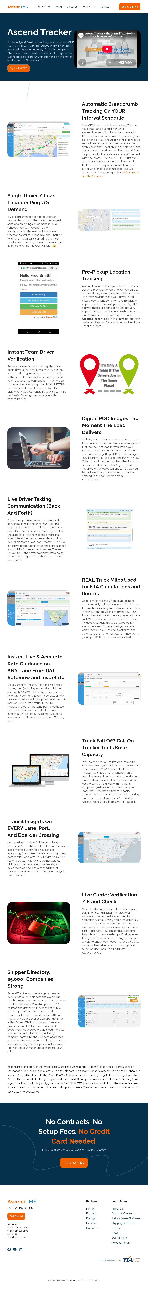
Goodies (91, 1223)
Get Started (16, 1216)
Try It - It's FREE (18, 68)
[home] (18, 6)
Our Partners (119, 1237)
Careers (116, 1228)
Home (90, 1208)
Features (91, 1213)
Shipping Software (123, 1223)
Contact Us (93, 1228)
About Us (72, 6)
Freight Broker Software (126, 1218)
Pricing (58, 6)
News (115, 1232)
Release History (121, 1242)
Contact (104, 6)
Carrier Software (122, 1213)
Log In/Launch (130, 6)
